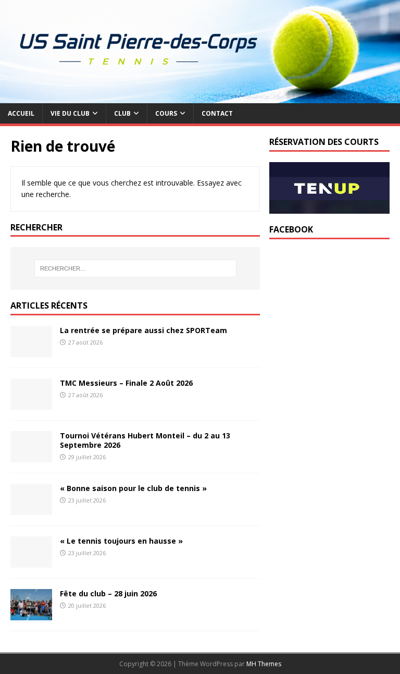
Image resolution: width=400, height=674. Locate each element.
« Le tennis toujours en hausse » (121, 541)
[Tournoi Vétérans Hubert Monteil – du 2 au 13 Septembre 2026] (31, 456)
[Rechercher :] (135, 268)
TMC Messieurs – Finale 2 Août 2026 (126, 383)
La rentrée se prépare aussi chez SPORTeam (143, 330)
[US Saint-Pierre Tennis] (200, 97)
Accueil (21, 113)
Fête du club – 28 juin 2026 (108, 593)
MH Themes (263, 663)
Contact (217, 113)
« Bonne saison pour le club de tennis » (133, 488)
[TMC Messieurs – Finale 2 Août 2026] (31, 404)
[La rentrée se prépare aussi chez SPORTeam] (31, 351)
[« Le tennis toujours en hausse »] (31, 562)
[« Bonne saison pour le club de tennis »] (31, 509)
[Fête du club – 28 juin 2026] (31, 614)
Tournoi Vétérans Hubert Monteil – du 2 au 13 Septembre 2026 (145, 440)
